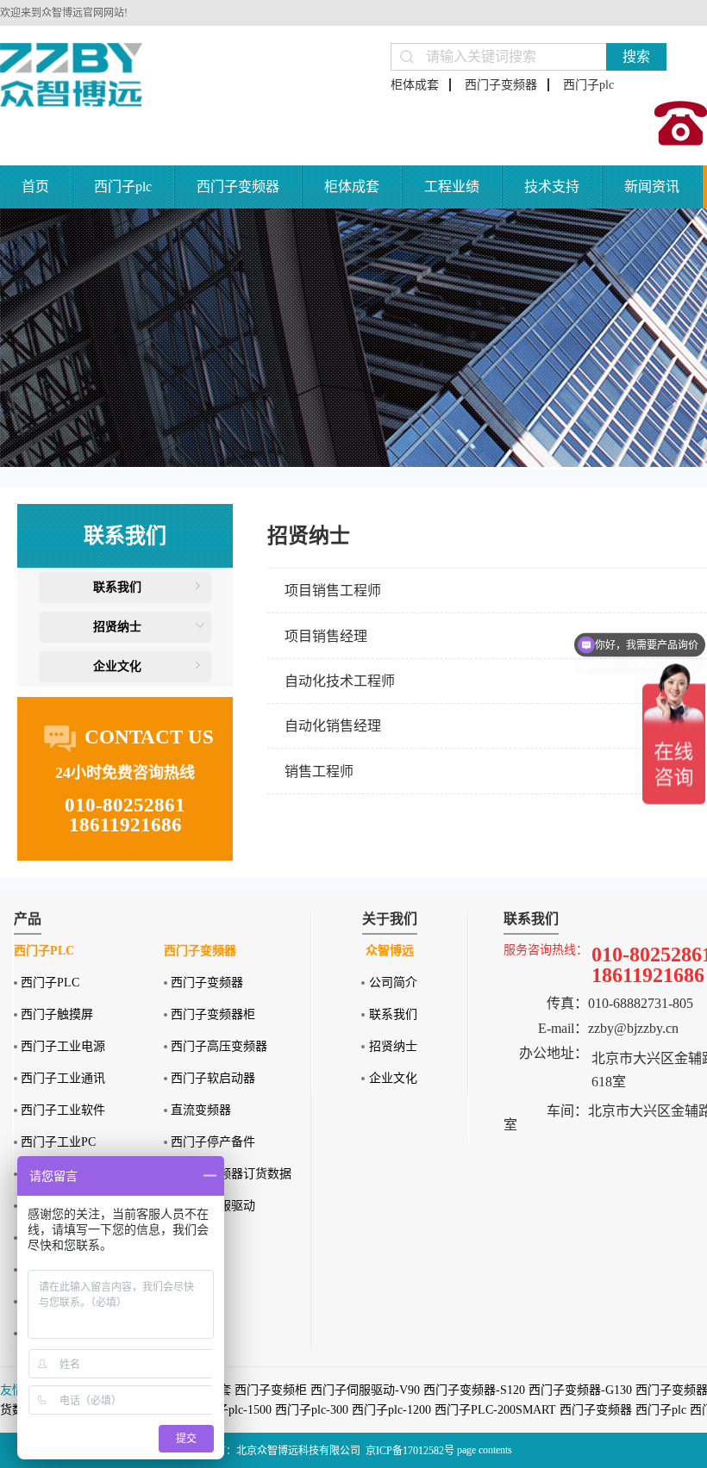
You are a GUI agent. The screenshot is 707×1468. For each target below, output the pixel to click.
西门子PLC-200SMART (495, 1409)
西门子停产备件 (213, 1141)
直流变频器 (201, 1110)
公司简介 (393, 982)
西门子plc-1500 (232, 1409)
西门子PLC (50, 982)
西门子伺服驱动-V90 (365, 1390)
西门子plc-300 (311, 1409)
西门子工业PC (58, 1141)
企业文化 (117, 666)
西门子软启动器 (213, 1078)
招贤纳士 (117, 626)
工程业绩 (451, 186)
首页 (35, 186)
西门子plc (588, 84)
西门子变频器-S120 (474, 1390)
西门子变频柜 (271, 1390)
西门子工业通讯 (63, 1078)
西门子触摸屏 (57, 1014)
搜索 (636, 56)
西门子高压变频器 (219, 1046)
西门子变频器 (501, 84)
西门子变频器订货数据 (231, 1173)
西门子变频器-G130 (580, 1390)
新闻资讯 (651, 186)
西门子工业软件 (63, 1110)
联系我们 (117, 587)
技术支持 (551, 186)
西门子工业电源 (63, 1046)
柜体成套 (415, 84)
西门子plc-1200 (391, 1409)
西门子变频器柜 (213, 1014)
